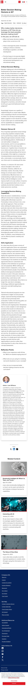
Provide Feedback (6, 641)
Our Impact (4, 593)
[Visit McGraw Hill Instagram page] (2, 651)
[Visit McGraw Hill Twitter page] (2, 659)
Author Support (5, 625)
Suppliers (4, 638)
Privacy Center (4, 670)
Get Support (5, 612)
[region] (14, 679)
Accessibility (5, 622)
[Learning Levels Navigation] (5, 2)
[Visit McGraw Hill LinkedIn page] (2, 648)
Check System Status (7, 609)
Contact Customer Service (8, 604)
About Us (4, 577)
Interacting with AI (8, 514)
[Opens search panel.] (19, 2)
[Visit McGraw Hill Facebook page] (2, 656)
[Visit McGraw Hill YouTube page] (2, 654)
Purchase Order (5, 636)
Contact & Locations (6, 582)
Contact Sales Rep (6, 606)
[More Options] (26, 2)
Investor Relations (6, 585)
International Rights (6, 628)
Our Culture (4, 590)
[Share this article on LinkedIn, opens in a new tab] (14, 449)
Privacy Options (14, 680)
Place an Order (5, 614)
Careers (4, 580)
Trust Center (5, 596)
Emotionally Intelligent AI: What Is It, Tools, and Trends (14, 479)
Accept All (14, 683)
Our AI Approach (6, 630)
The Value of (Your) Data (10, 552)
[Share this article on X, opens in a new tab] (11, 449)
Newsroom (4, 588)
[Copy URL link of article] (17, 449)
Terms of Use (4, 667)
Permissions (5, 633)
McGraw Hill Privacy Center (13, 677)
